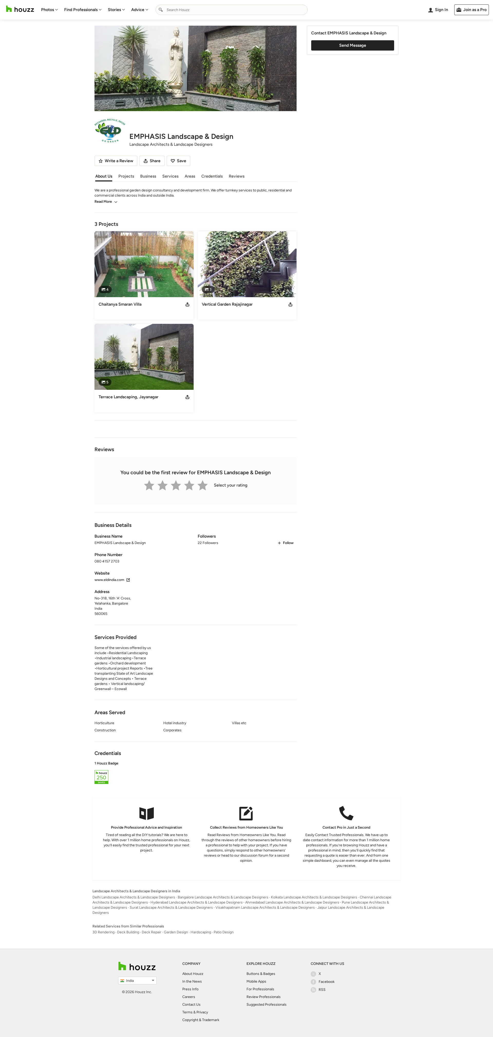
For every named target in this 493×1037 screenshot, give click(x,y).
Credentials (212, 176)
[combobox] (232, 10)
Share (155, 160)
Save (181, 160)
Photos (47, 9)
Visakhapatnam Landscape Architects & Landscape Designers (265, 907)
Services (170, 176)
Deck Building (128, 932)
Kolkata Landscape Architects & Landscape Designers (314, 897)
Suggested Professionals (266, 1004)
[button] (195, 773)
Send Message (352, 45)
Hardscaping (201, 932)
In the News (192, 981)
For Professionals (260, 989)
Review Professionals (263, 997)
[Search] (161, 10)
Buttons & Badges (260, 974)
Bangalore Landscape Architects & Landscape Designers (223, 897)
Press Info (190, 989)
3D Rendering (103, 932)
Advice (137, 9)
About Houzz (192, 974)
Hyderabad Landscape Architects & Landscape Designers (196, 902)
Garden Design (176, 932)
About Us (103, 176)
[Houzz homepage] (20, 9)
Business (148, 176)
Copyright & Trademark (200, 1020)
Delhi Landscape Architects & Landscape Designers (133, 897)
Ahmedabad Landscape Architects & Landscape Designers (292, 902)
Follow (288, 543)
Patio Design (224, 932)
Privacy (202, 1012)
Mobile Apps (256, 981)
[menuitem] (49, 10)
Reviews (236, 176)
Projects (126, 176)
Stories (114, 9)
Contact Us (191, 1004)
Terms (187, 1012)
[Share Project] (187, 304)
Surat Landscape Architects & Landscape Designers (171, 907)
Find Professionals (81, 9)
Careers (188, 997)
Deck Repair (151, 932)
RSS (322, 989)
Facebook (327, 982)
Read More (103, 201)
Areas (190, 176)
